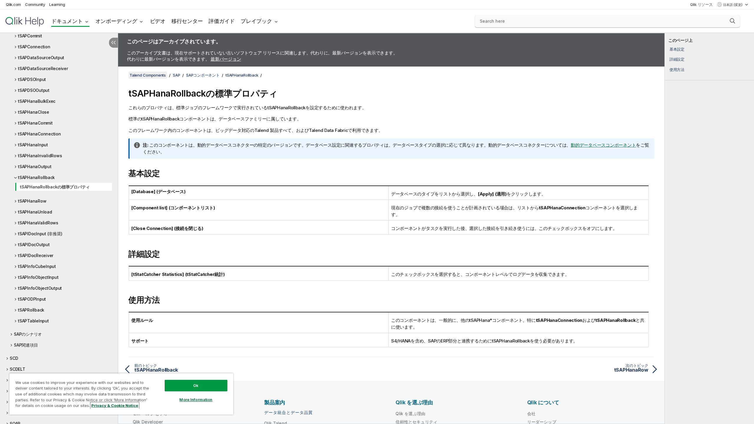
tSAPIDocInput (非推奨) (40, 233)
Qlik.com (13, 4)
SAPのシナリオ (28, 334)
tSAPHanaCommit (35, 122)
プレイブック (256, 21)
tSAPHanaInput (33, 144)
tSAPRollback (31, 309)
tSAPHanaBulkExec (36, 101)
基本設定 (676, 49)
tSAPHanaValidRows (38, 222)
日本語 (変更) (733, 5)
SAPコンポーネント (203, 75)
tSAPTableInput (33, 320)
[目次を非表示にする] (113, 43)
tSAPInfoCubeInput (37, 266)
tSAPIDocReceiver (35, 255)
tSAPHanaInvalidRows (40, 155)
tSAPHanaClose (33, 112)
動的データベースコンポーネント (603, 145)
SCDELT (17, 369)
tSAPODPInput (32, 299)
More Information (195, 399)
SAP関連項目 (26, 344)
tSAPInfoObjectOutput (40, 288)
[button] (732, 21)
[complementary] (709, 228)
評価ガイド (222, 21)
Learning (57, 4)
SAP (176, 75)
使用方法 (676, 69)
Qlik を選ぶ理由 (410, 413)
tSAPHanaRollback (36, 177)
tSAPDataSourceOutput (41, 57)
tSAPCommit (30, 35)
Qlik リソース (701, 4)
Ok (196, 385)
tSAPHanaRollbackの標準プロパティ (55, 186)
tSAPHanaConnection (39, 133)
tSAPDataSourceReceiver (43, 68)
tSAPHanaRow (32, 200)
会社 (531, 413)
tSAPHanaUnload (35, 211)
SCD (14, 358)
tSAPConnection (34, 46)
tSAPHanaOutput (35, 166)
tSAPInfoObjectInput (38, 277)
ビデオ (158, 21)
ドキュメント (67, 21)
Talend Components (148, 75)
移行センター (187, 21)
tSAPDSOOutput (33, 90)
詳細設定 (676, 59)
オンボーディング (116, 21)
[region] (121, 394)
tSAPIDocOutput (34, 244)
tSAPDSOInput (32, 79)
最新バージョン (226, 59)
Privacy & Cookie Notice (114, 405)
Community (35, 4)
